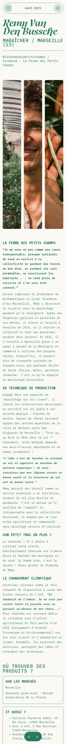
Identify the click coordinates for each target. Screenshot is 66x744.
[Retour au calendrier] (8, 8)
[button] (58, 8)
